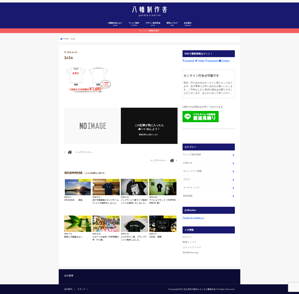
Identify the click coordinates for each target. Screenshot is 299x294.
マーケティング (191, 187)
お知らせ (187, 163)
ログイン (187, 237)
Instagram (212, 60)
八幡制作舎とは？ (115, 24)
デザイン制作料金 (152, 24)
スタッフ (81, 289)
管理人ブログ (172, 24)
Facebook (189, 60)
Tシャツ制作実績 (192, 154)
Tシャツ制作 (134, 24)
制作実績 (187, 196)
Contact (225, 60)
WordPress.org (190, 252)
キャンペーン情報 (192, 171)
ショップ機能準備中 (150, 30)
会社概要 (69, 275)
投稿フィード (190, 242)
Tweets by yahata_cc (193, 218)
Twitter (201, 60)
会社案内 (187, 24)
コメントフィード (192, 247)
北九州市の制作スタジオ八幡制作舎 (199, 289)
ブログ (186, 179)
